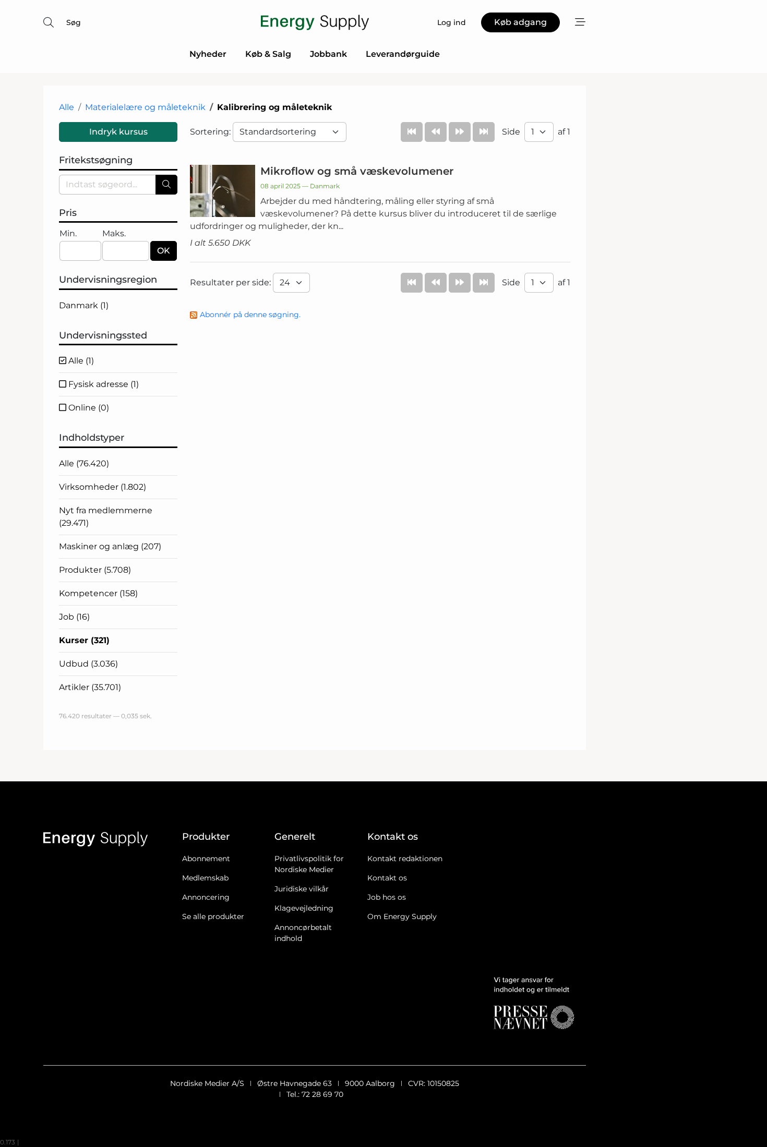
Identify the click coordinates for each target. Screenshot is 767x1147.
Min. (68, 233)
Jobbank (328, 54)
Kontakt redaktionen (404, 858)
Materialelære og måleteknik (145, 107)
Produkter (95, 570)
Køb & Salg (268, 54)
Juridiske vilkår (301, 889)
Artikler (90, 687)
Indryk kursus (118, 132)
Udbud (88, 664)
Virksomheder (102, 487)
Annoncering (206, 897)
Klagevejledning (303, 908)
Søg (73, 22)
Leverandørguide (403, 54)
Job (74, 617)
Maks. (114, 233)
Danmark (84, 305)
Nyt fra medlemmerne (105, 516)
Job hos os (386, 897)
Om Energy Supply (402, 916)
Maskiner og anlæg (110, 546)
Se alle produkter (213, 916)
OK (163, 251)
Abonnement (206, 858)
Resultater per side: (231, 282)
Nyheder (207, 54)
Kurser (84, 640)
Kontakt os (387, 878)
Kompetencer (98, 593)
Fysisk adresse (102, 384)
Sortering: (211, 132)
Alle (66, 107)
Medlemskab (205, 878)
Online (87, 408)
